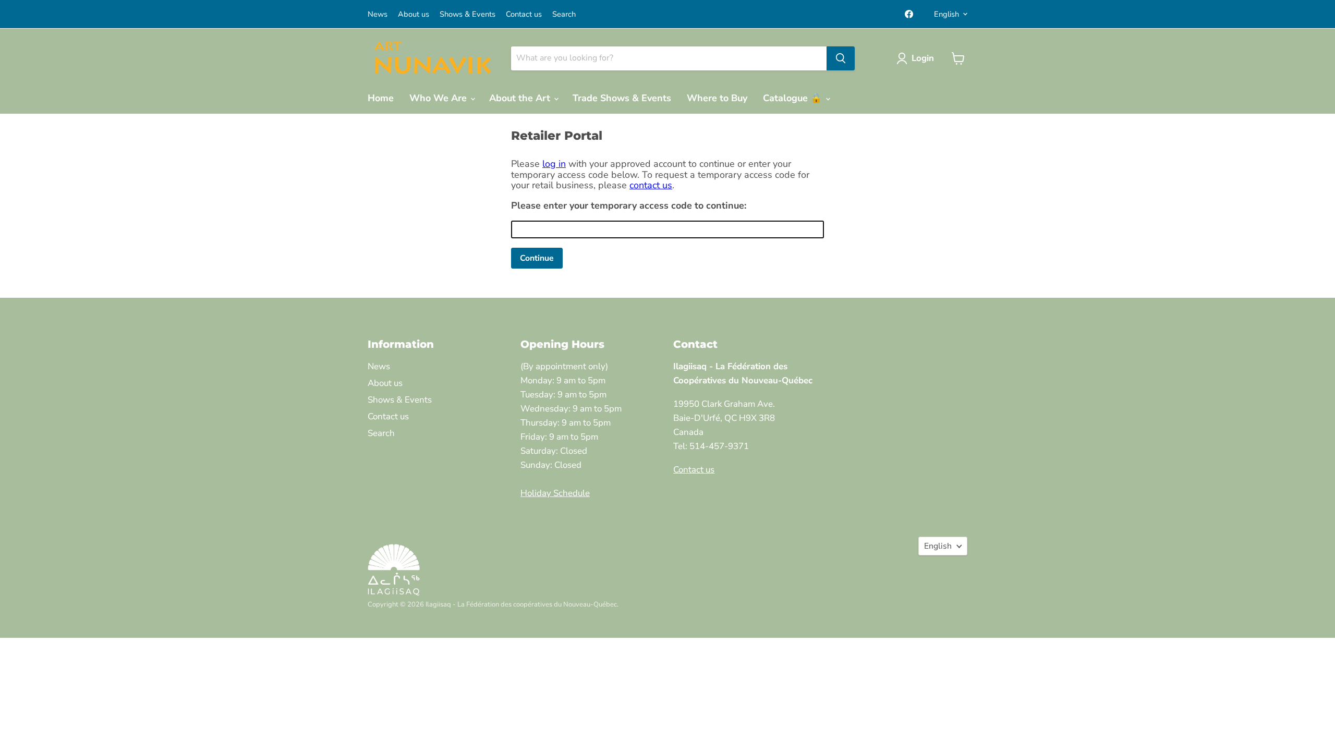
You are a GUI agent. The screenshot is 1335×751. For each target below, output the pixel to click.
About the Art (521, 98)
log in (554, 164)
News (377, 14)
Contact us (524, 14)
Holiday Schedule (555, 493)
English (946, 14)
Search (564, 14)
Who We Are (439, 98)
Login (923, 58)
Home (381, 98)
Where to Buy (717, 98)
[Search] (841, 58)
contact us (650, 185)
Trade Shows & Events (622, 98)
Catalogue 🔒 (793, 98)
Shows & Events (467, 14)
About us (413, 14)
